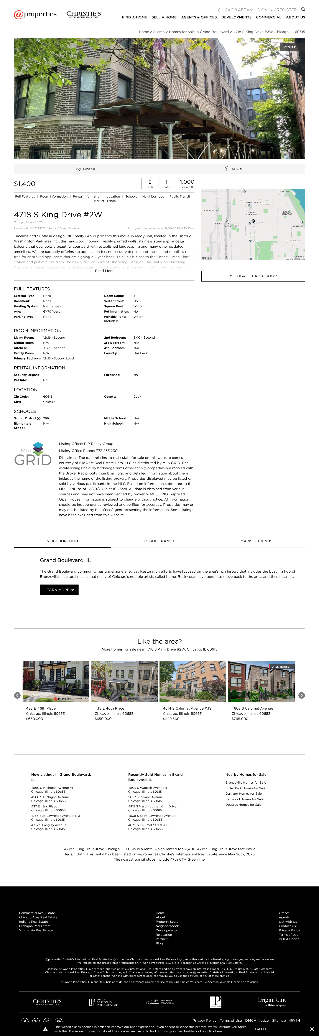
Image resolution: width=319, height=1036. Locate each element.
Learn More (57, 590)
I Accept (262, 1029)
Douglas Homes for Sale (243, 804)
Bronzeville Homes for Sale (245, 782)
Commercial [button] (268, 17)
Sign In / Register (277, 10)
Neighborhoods (167, 926)
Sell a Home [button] (164, 17)
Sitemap (279, 1020)
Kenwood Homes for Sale (244, 799)
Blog (159, 943)
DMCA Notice (289, 939)
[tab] (62, 541)
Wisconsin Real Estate (36, 930)
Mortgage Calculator (253, 276)
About (160, 917)
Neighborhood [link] (153, 196)
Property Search (168, 921)
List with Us (288, 921)
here (218, 1031)
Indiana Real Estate (33, 921)
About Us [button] (295, 17)
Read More (104, 271)
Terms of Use (288, 934)
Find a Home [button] (134, 17)
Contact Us (287, 926)
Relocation (164, 934)
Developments (236, 17)
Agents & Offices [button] (199, 17)
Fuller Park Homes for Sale (245, 788)
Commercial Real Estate (37, 913)
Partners (162, 939)
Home (160, 913)
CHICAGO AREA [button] (233, 10)
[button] (253, 224)
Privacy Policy (289, 930)
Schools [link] (131, 196)
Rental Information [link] (87, 196)
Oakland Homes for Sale (243, 793)
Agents (284, 917)
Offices (284, 913)
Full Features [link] (25, 196)
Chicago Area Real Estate (38, 917)
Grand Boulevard (71, 228)
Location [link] (114, 196)
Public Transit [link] (180, 196)
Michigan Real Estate (35, 926)
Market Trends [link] (105, 201)
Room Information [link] (54, 196)
